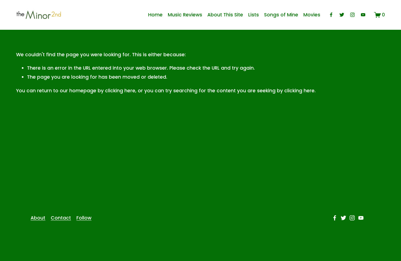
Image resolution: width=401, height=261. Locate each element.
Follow (83, 218)
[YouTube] (363, 14)
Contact (61, 218)
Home (155, 14)
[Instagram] (352, 14)
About (38, 218)
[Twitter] (342, 14)
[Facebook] (331, 14)
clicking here (120, 90)
